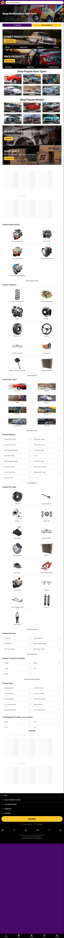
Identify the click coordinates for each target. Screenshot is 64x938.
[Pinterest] (61, 830)
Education (39, 835)
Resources (34, 835)
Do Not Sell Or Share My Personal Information (32, 837)
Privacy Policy (22, 835)
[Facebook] (3, 830)
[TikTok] (26, 830)
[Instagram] (14, 830)
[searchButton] (61, 2)
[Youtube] (38, 830)
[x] (49, 830)
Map (44, 835)
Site (42, 835)
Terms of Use (28, 835)
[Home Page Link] (2, 2)
